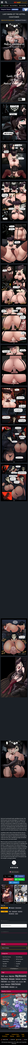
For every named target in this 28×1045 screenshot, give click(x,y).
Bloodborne (11, 913)
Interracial (21, 981)
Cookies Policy (15, 1034)
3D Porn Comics (19, 959)
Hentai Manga (19, 957)
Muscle (2, 984)
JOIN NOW (14, 9)
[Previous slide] (2, 894)
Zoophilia (18, 963)
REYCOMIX (19, 1039)
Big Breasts (14, 911)
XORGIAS (25, 1039)
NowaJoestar (11, 20)
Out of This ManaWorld (14, 1028)
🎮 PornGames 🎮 (14, 968)
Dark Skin (24, 979)
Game (16, 913)
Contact (7, 1034)
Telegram (12, 907)
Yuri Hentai (18, 961)
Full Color (5, 966)
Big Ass (11, 976)
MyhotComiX (4, 20)
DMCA (18, 1036)
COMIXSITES (12, 1039)
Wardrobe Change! (7, 902)
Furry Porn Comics (7, 957)
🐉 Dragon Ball (4, 5)
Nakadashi (7, 984)
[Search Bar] (6, 2)
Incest (17, 966)
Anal (10, 911)
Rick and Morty (14, 5)
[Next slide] (26, 894)
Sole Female (15, 984)
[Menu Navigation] (2, 2)
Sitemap (12, 1036)
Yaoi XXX (5, 963)
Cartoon (18, 979)
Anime (6, 976)
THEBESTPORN (5, 1039)
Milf (25, 981)
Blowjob (11, 979)
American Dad (22, 5)
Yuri (16, 987)
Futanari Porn (6, 961)
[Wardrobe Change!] (7, 901)
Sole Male (4, 987)
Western (12, 987)
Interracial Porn (6, 959)
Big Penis (20, 911)
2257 (23, 1036)
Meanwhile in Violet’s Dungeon (21, 902)
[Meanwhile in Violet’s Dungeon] (21, 901)
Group (13, 981)
